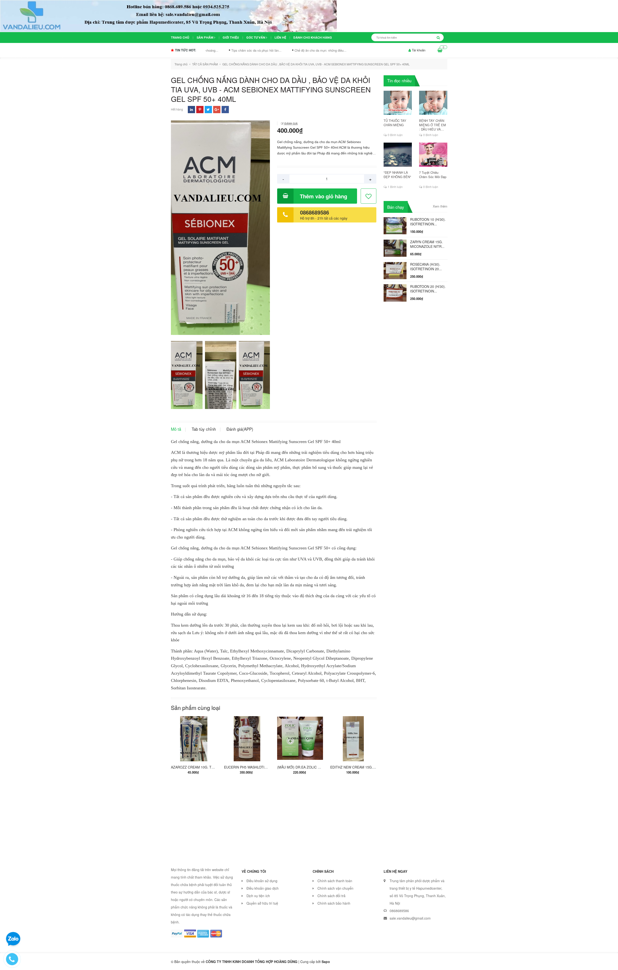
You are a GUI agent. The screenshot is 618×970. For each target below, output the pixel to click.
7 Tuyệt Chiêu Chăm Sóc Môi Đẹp (432, 174)
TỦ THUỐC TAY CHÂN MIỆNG (395, 122)
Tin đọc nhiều (399, 80)
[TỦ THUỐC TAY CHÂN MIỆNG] (398, 103)
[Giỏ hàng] (439, 50)
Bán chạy (395, 207)
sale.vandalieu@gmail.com (410, 918)
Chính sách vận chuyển (335, 888)
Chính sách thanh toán (334, 880)
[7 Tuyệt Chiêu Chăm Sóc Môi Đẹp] (433, 155)
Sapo (326, 961)
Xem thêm (440, 206)
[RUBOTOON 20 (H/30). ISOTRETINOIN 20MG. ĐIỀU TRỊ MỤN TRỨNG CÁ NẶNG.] (395, 292)
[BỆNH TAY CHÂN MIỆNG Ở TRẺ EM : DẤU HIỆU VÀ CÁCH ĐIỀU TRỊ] (433, 103)
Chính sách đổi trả (331, 895)
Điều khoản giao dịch (262, 888)
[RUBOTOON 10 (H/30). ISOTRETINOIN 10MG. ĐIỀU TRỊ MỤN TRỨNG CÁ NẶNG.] (395, 225)
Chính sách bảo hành (333, 903)
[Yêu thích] (369, 196)
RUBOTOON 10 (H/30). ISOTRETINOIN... (428, 221)
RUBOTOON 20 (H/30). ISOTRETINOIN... (428, 288)
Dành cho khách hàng (312, 37)
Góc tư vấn (256, 37)
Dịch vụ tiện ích (258, 895)
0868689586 (314, 212)
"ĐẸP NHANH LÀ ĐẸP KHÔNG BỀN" (397, 174)
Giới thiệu (231, 37)
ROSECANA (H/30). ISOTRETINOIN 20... (426, 266)
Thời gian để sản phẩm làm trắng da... (339, 50)
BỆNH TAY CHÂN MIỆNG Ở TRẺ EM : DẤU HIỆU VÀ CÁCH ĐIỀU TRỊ (432, 125)
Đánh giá (291, 123)
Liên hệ (280, 37)
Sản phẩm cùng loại (195, 708)
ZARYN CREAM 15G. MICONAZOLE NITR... (427, 244)
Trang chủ (180, 37)
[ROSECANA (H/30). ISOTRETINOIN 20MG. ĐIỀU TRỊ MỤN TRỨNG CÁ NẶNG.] (395, 270)
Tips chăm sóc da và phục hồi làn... (210, 50)
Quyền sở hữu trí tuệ (262, 903)
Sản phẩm (205, 37)
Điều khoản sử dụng (261, 880)
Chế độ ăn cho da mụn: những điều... (274, 50)
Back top (516, 962)
